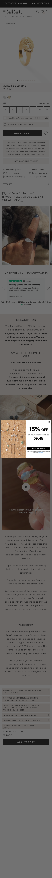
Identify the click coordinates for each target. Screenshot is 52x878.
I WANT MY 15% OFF (38, 449)
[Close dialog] (49, 422)
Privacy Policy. (41, 452)
